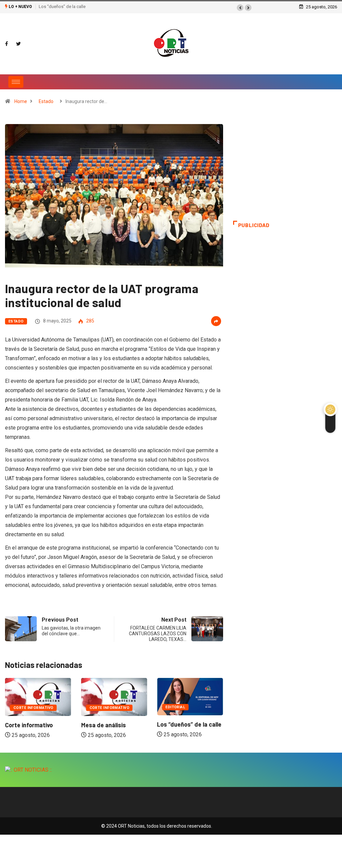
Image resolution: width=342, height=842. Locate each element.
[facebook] (6, 44)
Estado (46, 101)
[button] (240, 7)
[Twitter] (18, 44)
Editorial (175, 707)
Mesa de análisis (103, 725)
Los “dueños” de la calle (62, 6)
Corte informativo (29, 725)
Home (20, 101)
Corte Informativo (33, 708)
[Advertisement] (285, 172)
